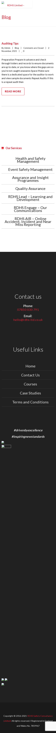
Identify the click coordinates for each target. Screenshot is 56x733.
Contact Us (30, 375)
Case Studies (30, 393)
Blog (17, 48)
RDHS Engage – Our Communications (30, 209)
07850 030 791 (28, 309)
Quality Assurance (30, 188)
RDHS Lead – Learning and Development (30, 198)
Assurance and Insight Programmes (30, 179)
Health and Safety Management (30, 160)
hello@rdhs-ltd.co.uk (28, 320)
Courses (30, 384)
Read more (13, 91)
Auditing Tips (10, 43)
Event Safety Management (30, 169)
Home (30, 366)
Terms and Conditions (30, 402)
